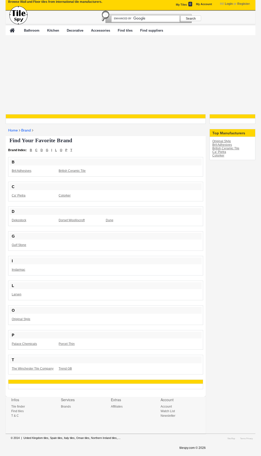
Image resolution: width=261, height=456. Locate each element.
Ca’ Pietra (219, 152)
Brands (66, 406)
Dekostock (19, 220)
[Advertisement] (130, 74)
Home (13, 130)
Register (243, 4)
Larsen (16, 294)
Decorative (75, 30)
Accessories (100, 30)
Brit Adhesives (222, 145)
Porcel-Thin (67, 344)
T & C (15, 416)
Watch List (168, 411)
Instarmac (18, 269)
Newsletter (168, 416)
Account (166, 406)
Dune (109, 220)
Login (229, 4)
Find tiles (125, 30)
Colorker (218, 155)
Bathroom (32, 30)
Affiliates (117, 406)
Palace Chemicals (24, 344)
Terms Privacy (246, 438)
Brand (26, 130)
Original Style (221, 141)
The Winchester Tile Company (33, 368)
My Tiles (183, 4)
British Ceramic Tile (225, 148)
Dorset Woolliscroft (72, 220)
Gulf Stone (19, 245)
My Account (204, 4)
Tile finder (18, 406)
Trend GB (65, 368)
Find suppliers (151, 30)
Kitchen (53, 30)
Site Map (231, 438)
